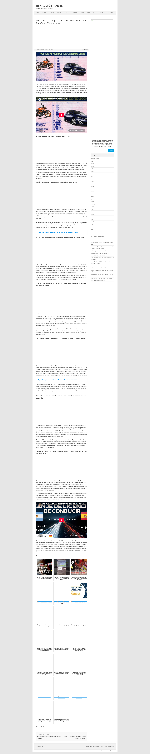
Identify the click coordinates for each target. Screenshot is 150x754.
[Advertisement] (61, 37)
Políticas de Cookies (98, 746)
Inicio (37, 12)
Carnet (92, 166)
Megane (75, 12)
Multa (92, 209)
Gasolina (93, 194)
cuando (92, 178)
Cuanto (92, 181)
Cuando (95, 12)
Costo (82, 12)
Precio (92, 216)
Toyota (92, 231)
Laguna (52, 12)
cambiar (92, 163)
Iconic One (98, 750)
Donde (92, 186)
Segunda (93, 226)
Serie (92, 229)
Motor (92, 206)
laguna (92, 199)
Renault (44, 12)
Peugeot (92, 211)
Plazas (92, 214)
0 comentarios (84, 49)
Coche (92, 168)
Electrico (93, 188)
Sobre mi (102, 12)
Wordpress (112, 750)
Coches (92, 171)
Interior (92, 196)
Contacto (110, 12)
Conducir (43, 726)
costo (92, 176)
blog (92, 161)
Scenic (88, 12)
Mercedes (93, 204)
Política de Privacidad (109, 746)
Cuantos (59, 12)
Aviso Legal (89, 746)
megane (92, 201)
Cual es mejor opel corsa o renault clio (99, 250)
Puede (92, 219)
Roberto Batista (42, 49)
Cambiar (66, 12)
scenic (92, 224)
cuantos (92, 183)
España (92, 191)
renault (92, 221)
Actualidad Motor (95, 158)
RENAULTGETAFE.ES (49, 5)
